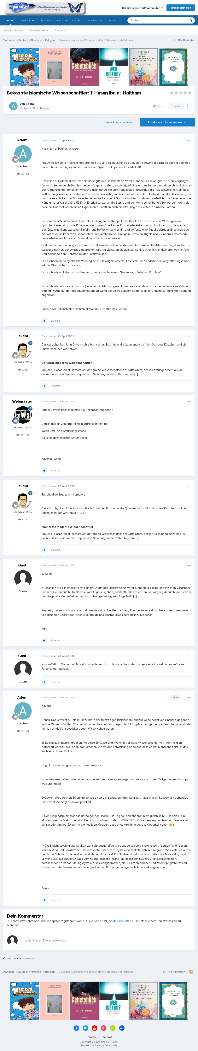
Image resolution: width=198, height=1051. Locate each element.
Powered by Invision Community (99, 1045)
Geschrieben (58, 140)
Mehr (112, 20)
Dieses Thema (173, 20)
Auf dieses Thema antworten (167, 122)
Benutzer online (38, 30)
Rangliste (60, 30)
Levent (22, 336)
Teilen (159, 106)
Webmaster (22, 401)
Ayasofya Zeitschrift (69, 20)
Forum (10, 20)
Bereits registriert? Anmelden (141, 7)
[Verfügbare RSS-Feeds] (191, 972)
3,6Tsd (24, 173)
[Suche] (191, 20)
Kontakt (107, 1037)
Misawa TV (95, 20)
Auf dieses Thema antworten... (47, 940)
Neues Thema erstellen (118, 122)
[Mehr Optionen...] (188, 140)
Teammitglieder (12, 30)
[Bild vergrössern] (170, 824)
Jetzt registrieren (181, 7)
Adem (30, 103)
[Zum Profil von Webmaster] (23, 415)
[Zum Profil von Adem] (13, 106)
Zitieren (55, 320)
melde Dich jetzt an (121, 921)
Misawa (45, 20)
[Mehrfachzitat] (44, 321)
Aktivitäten (27, 20)
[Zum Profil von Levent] (23, 349)
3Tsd (24, 369)
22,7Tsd (24, 434)
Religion (45, 108)
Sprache (91, 1037)
